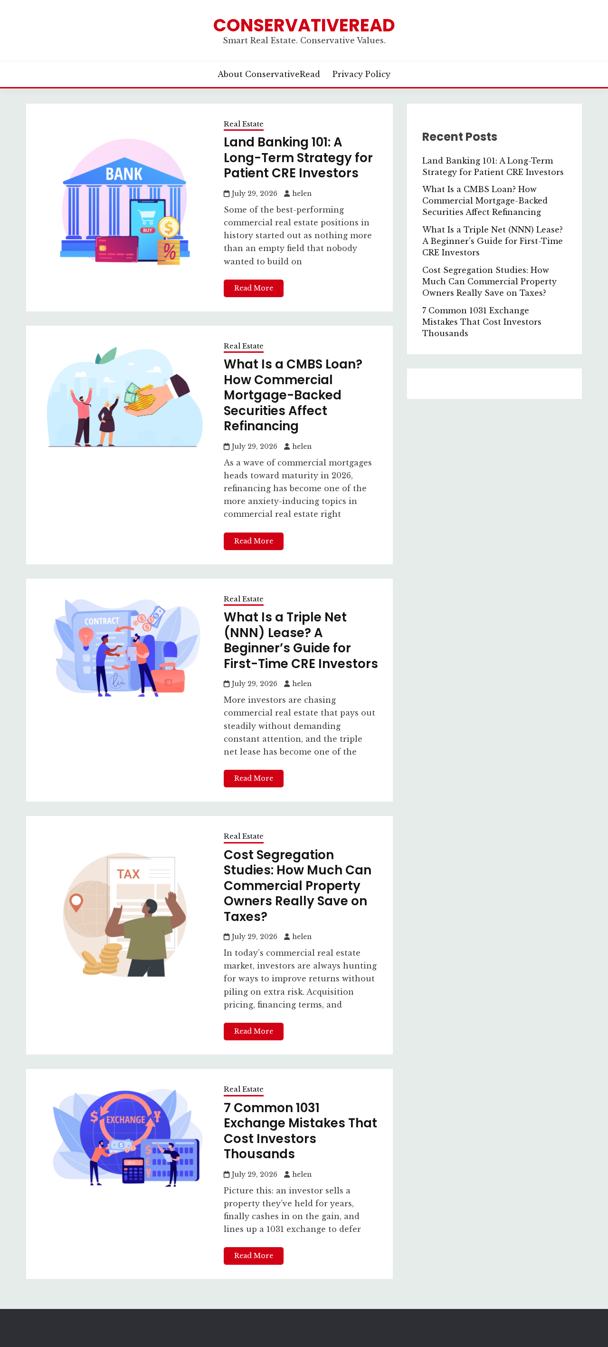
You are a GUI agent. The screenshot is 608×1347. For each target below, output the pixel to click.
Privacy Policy (361, 74)
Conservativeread (304, 25)
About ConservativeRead (269, 74)
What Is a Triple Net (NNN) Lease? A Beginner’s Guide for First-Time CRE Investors (301, 640)
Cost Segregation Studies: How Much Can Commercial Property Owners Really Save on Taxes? (297, 885)
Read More (253, 288)
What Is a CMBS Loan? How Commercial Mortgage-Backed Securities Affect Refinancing (293, 395)
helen (302, 193)
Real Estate (244, 123)
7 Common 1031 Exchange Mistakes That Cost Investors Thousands (300, 1131)
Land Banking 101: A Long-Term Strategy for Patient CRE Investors (298, 158)
